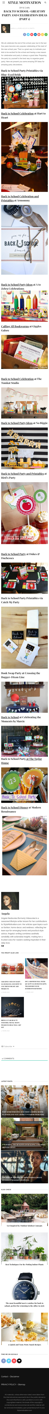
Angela (13, 28)
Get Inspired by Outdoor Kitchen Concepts (24, 1225)
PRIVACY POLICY (8, 1384)
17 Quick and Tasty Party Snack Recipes (24, 1344)
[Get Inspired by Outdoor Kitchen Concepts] (24, 1210)
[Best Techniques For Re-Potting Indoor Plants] (24, 1248)
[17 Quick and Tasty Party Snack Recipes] (24, 1329)
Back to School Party (13, 554)
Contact (4, 1376)
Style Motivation (24, 2)
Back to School (10, 717)
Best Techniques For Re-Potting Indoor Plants (24, 1264)
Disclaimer (14, 1376)
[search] (45, 2)
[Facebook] (1, 946)
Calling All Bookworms (15, 326)
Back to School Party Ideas (17, 284)
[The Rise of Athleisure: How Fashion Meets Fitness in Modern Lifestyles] (24, 1167)
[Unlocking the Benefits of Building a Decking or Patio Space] (24, 1134)
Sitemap (21, 1384)
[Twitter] (3, 946)
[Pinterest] (14, 1360)
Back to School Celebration (17, 113)
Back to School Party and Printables (22, 473)
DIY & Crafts (24, 8)
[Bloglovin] (19, 1360)
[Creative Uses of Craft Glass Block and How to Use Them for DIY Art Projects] (12, 968)
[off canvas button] (3, 2)
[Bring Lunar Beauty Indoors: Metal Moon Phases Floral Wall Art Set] (12, 1007)
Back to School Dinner (14, 807)
